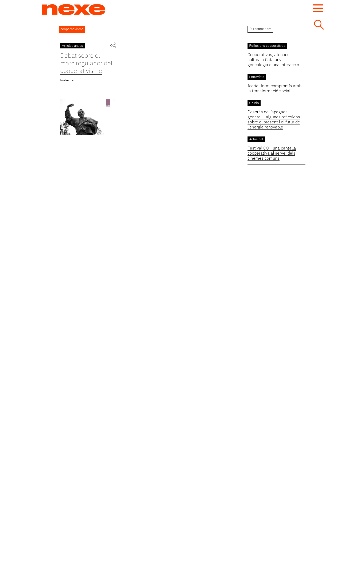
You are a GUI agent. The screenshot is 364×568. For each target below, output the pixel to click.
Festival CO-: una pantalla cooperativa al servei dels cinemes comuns (272, 153)
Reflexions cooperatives (267, 46)
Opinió (254, 103)
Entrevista (256, 77)
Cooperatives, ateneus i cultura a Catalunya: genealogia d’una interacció (273, 60)
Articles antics (72, 46)
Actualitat (256, 139)
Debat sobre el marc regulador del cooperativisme (86, 63)
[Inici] (73, 9)
